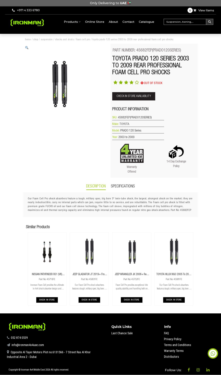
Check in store (47, 300)
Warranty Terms (174, 351)
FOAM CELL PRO (83, 39)
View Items (201, 10)
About (113, 21)
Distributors (171, 356)
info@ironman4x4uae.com (27, 345)
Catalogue (146, 21)
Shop (35, 39)
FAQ (166, 333)
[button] (27, 48)
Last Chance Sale (122, 333)
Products (71, 21)
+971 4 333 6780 (28, 10)
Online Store (94, 21)
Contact (128, 21)
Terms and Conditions (177, 345)
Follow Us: (173, 370)
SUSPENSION (47, 39)
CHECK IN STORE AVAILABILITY (134, 96)
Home (28, 39)
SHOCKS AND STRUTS (64, 39)
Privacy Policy (172, 339)
